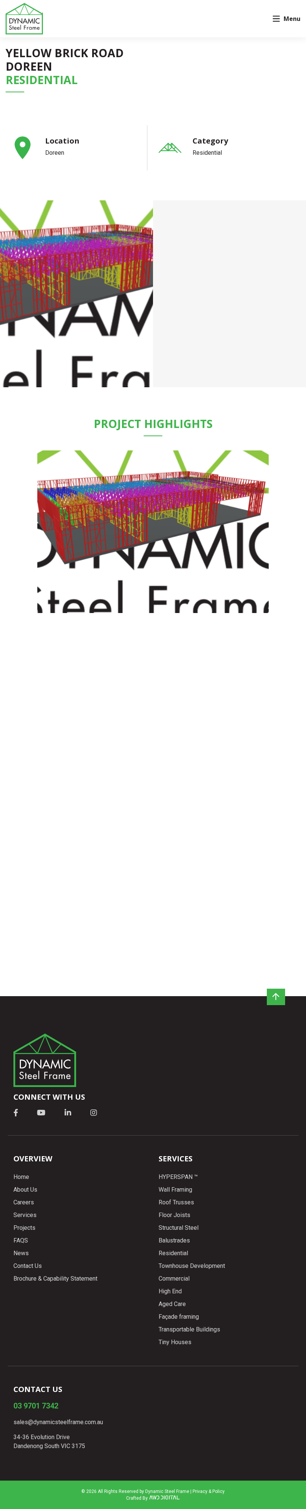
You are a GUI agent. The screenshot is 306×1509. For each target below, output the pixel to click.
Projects (24, 1227)
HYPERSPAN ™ (178, 1176)
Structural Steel (179, 1227)
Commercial (174, 1278)
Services (25, 1215)
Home (21, 1176)
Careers (23, 1202)
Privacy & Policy (209, 1491)
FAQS (20, 1240)
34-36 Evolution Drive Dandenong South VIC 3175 (49, 1441)
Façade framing (179, 1316)
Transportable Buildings (189, 1329)
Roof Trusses (176, 1202)
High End (170, 1291)
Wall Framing (175, 1189)
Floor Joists (174, 1215)
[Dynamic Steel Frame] (24, 19)
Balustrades (174, 1240)
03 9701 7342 (35, 1405)
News (21, 1253)
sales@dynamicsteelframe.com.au (58, 1422)
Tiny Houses (175, 1342)
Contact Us (27, 1265)
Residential (173, 1253)
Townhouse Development (192, 1265)
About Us (25, 1189)
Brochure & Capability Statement (55, 1278)
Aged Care (172, 1304)
